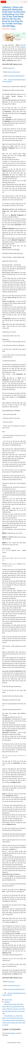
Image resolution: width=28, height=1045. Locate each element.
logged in (13, 1033)
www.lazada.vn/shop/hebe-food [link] (16, 75)
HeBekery (23, 47)
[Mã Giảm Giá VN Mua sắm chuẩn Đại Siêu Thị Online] (3, 2)
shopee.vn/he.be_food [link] (14, 72)
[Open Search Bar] (21, 2)
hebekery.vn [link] (11, 68)
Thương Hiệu (8, 999)
